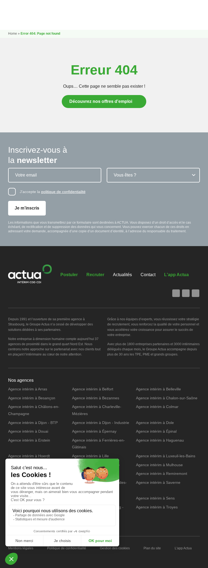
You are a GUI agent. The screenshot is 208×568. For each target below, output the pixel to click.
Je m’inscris (27, 208)
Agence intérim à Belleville (158, 389)
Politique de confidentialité (66, 548)
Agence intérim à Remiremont (161, 473)
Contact (148, 274)
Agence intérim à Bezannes (95, 398)
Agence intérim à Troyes (157, 507)
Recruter (95, 274)
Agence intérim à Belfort (92, 389)
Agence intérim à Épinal (156, 431)
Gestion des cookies (115, 548)
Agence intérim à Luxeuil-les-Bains (165, 456)
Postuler (69, 274)
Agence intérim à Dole (155, 422)
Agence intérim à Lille (90, 456)
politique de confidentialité (63, 192)
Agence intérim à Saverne (158, 482)
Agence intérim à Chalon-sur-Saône (166, 398)
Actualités (122, 274)
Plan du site (152, 548)
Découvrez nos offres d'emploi (100, 101)
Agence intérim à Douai (28, 431)
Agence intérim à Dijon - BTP (33, 422)
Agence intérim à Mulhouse (159, 465)
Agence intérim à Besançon (31, 398)
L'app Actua (176, 274)
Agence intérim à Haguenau (160, 440)
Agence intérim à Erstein (29, 440)
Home (12, 33)
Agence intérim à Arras (27, 389)
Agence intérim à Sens (155, 498)
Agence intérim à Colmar (157, 406)
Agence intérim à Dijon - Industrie (100, 422)
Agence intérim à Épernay (94, 431)
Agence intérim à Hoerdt (29, 456)
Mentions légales (20, 548)
